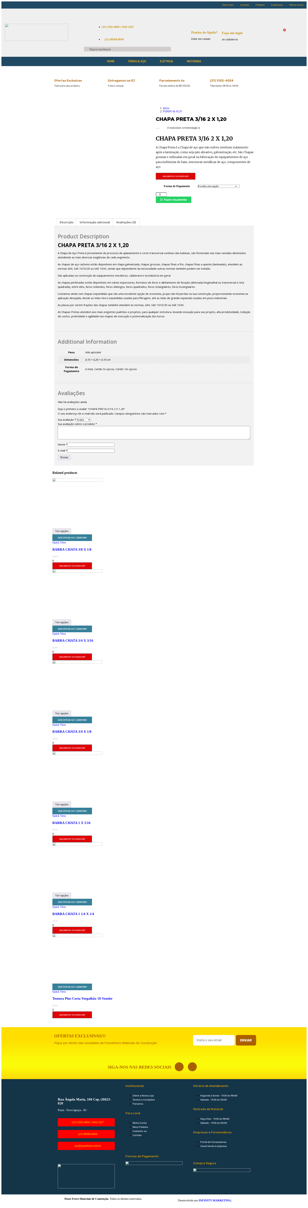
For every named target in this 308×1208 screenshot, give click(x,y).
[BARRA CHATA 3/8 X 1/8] (77, 480)
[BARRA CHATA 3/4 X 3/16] (77, 571)
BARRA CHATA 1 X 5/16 (71, 823)
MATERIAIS (194, 61)
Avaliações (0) (126, 222)
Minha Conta (296, 5)
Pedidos (260, 5)
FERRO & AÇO (137, 61)
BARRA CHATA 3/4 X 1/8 (71, 731)
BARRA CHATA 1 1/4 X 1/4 (73, 914)
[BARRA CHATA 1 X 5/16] (77, 753)
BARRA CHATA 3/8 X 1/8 (71, 549)
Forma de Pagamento (177, 186)
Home (110, 61)
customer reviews (179, 127)
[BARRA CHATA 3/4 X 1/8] (77, 662)
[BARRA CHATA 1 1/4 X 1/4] (77, 844)
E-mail (62, 450)
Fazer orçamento (175, 199)
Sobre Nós (228, 5)
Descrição (66, 222)
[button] (174, 199)
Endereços (277, 5)
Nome (62, 444)
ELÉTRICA (166, 61)
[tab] (66, 222)
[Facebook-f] (179, 1066)
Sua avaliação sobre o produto (77, 424)
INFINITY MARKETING (215, 1200)
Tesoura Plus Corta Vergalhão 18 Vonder (82, 998)
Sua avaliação (67, 419)
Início (166, 108)
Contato (244, 5)
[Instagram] (192, 1066)
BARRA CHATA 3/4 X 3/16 (72, 640)
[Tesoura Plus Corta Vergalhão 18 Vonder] (77, 936)
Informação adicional (95, 222)
